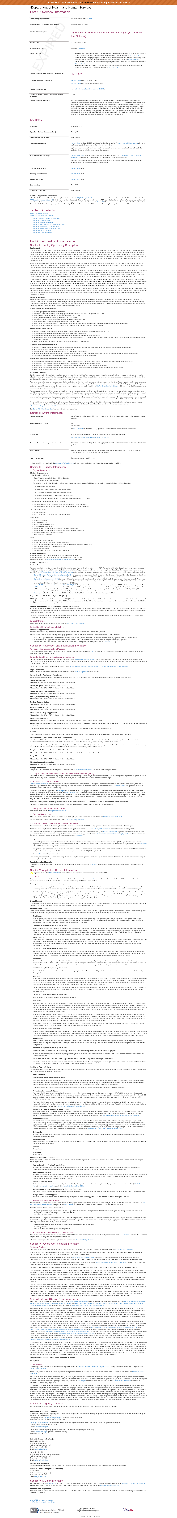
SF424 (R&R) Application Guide (85, 198)
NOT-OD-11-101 (110, 642)
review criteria (68, 1205)
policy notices (51, 1483)
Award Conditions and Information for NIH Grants (111, 1262)
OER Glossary (78, 429)
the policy (94, 864)
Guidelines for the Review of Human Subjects (71, 1106)
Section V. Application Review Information (46, 226)
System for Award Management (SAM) (46, 579)
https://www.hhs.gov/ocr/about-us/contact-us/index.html (76, 1333)
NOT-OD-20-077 (135, 55)
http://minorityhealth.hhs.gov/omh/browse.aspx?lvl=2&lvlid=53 (50, 1339)
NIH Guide (87, 2)
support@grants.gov (41, 1427)
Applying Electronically (110, 832)
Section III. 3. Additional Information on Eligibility (89, 89)
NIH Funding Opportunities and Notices (42, 1502)
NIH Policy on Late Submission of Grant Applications (56, 572)
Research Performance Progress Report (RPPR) (93, 1367)
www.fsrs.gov (81, 1381)
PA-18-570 (74, 80)
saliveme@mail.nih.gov (41, 1460)
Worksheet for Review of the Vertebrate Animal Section (105, 1129)
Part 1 (93, 651)
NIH (90, 18)
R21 (79, 83)
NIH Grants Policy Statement (109, 1485)
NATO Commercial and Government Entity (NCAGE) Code (58, 585)
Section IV (100, 202)
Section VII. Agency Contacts (42, 230)
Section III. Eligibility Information (43, 222)
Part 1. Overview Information (39, 213)
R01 (79, 80)
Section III (143, 844)
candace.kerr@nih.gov (41, 1449)
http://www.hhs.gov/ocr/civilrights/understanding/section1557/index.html (114, 1327)
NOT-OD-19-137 (133, 59)
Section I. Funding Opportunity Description (46, 218)
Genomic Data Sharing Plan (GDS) (72, 1186)
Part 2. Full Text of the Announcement (42, 215)
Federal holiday (120, 786)
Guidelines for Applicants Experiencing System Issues (114, 834)
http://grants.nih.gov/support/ (53, 1418)
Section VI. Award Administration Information (47, 228)
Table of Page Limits (81, 672)
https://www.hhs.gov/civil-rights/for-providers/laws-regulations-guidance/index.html (56, 1329)
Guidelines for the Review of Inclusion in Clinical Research (121, 1115)
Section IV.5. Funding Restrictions (83, 1257)
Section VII (79, 836)
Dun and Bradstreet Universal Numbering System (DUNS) (52, 575)
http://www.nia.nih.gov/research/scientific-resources (46, 406)
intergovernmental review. (57, 811)
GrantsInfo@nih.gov (40, 1432)
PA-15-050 (81, 48)
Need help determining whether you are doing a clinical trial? (90, 437)
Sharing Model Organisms (47, 1186)
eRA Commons (39, 587)
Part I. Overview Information (39, 784)
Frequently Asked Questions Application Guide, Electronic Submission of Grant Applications (98, 666)
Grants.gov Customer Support (39, 1423)
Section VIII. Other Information (42, 232)
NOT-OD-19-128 (80, 63)
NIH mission (96, 879)
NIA (89, 24)
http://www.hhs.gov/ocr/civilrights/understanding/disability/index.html (67, 1331)
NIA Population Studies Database (107, 386)
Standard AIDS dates (77, 155)
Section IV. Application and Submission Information (49, 224)
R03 (72, 42)
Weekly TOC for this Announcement (41, 1500)
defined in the (60, 559)
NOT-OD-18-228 (114, 67)
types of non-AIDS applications (128, 143)
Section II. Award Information (42, 220)
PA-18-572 (74, 83)
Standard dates (76, 143)
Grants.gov (37, 593)
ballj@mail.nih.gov (40, 1477)
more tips (39, 854)
